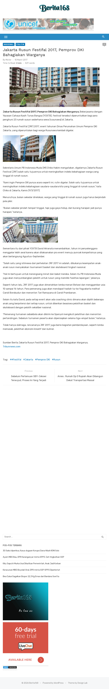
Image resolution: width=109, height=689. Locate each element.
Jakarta (29, 359)
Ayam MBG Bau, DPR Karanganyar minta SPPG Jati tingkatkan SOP (33, 557)
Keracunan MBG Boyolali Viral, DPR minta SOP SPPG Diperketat (31, 570)
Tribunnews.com (11, 346)
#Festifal (16, 359)
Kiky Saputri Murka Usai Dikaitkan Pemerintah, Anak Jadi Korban (32, 563)
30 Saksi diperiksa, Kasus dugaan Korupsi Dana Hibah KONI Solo (31, 550)
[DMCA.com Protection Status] (10, 668)
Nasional (9, 44)
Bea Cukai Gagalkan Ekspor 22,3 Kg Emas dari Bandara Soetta (31, 576)
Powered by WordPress (53, 683)
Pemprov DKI (43, 359)
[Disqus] (54, 423)
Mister (8, 60)
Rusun (57, 359)
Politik (20, 44)
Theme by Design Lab (77, 683)
